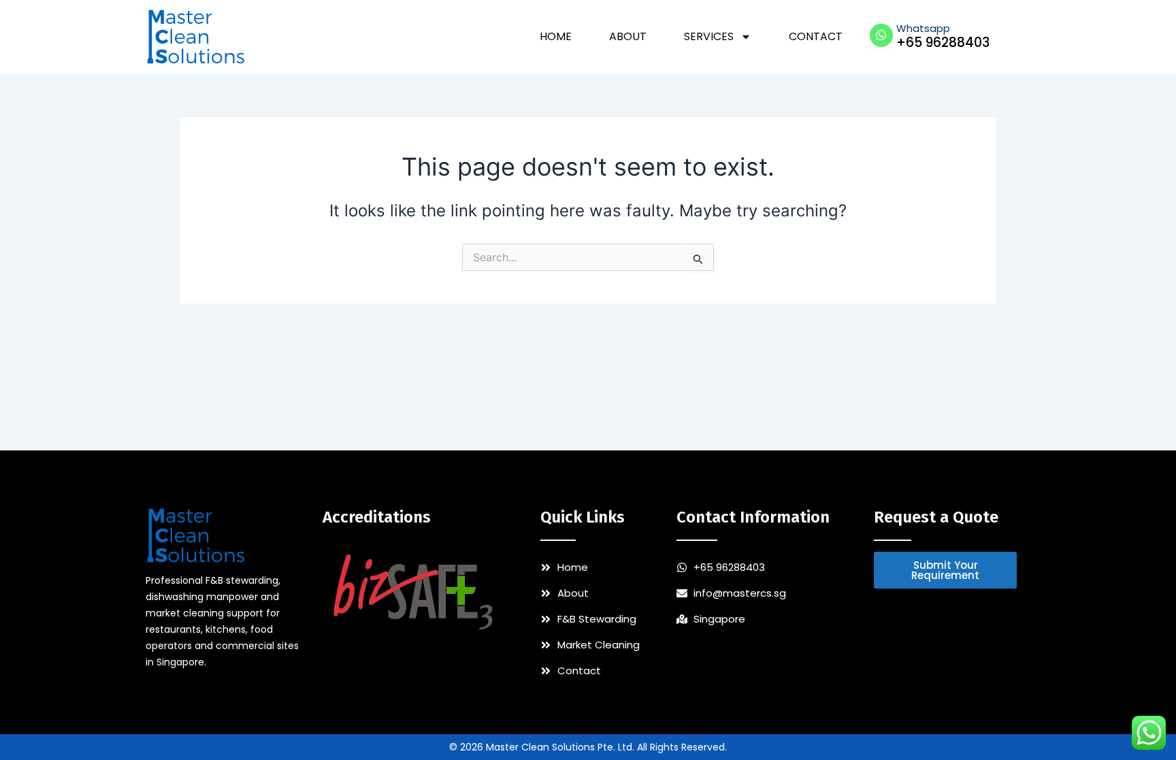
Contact (816, 36)
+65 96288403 (943, 42)
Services (709, 36)
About (628, 36)
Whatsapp (923, 28)
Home (556, 36)
